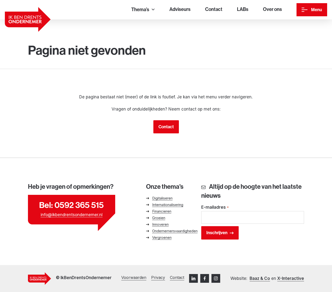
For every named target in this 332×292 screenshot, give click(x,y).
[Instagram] (215, 278)
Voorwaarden (133, 277)
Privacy (158, 277)
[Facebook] (204, 278)
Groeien (158, 217)
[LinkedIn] (193, 278)
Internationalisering (167, 204)
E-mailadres (215, 207)
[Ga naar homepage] (28, 19)
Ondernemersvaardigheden (175, 231)
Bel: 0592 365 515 (71, 205)
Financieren (161, 211)
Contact (166, 126)
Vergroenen (162, 237)
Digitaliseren (162, 198)
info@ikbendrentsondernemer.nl (72, 214)
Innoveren (160, 224)
